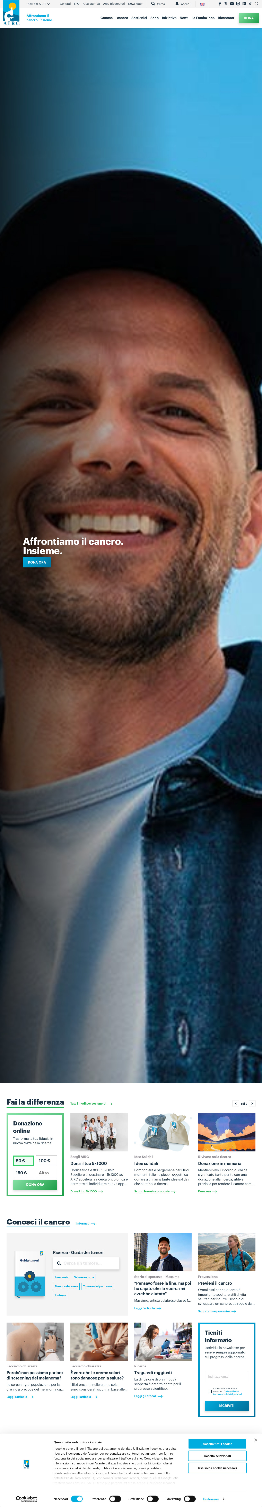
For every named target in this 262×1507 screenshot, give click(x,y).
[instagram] (238, 4)
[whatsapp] (256, 4)
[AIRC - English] (202, 4)
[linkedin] (244, 4)
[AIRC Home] (11, 14)
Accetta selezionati (217, 1455)
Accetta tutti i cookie (217, 1444)
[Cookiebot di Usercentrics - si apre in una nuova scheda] (26, 1499)
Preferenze (211, 1499)
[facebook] (220, 4)
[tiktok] (250, 4)
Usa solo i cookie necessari (217, 1468)
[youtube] (232, 4)
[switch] (115, 1499)
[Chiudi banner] (255, 1440)
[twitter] (226, 4)
